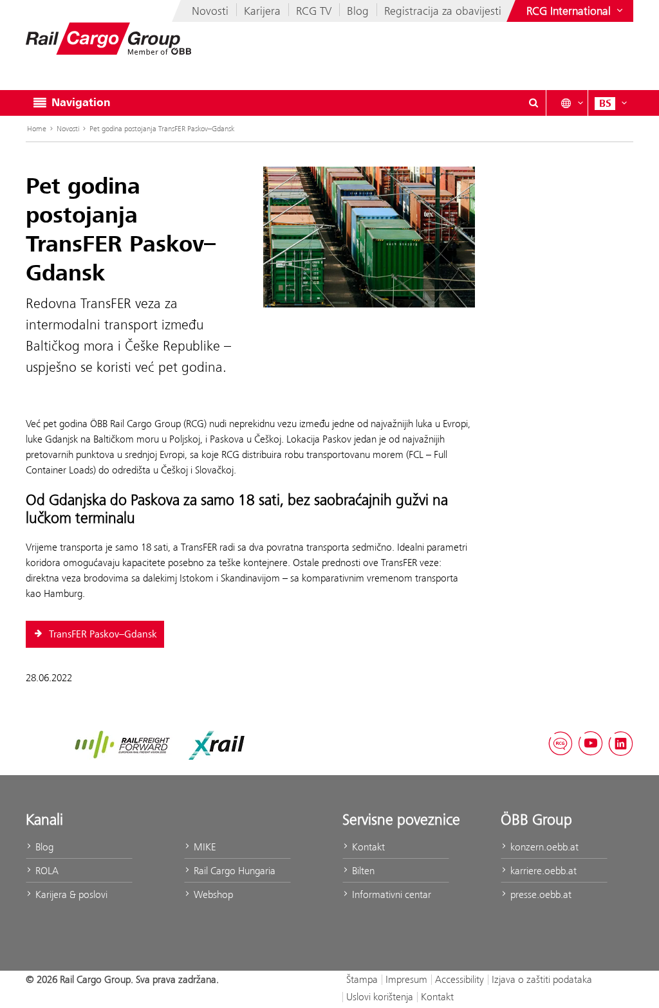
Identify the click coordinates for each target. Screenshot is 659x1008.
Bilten (362, 871)
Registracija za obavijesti (442, 11)
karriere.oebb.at (542, 871)
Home (36, 128)
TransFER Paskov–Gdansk (101, 634)
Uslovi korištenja (379, 997)
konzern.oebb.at (543, 847)
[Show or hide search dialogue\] (533, 103)
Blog (358, 11)
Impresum (406, 979)
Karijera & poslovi (70, 894)
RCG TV (313, 11)
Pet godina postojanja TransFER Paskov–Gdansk (161, 128)
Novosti (210, 11)
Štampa (362, 979)
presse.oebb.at (539, 894)
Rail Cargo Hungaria (233, 871)
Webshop (212, 894)
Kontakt (367, 847)
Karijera (262, 11)
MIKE (203, 847)
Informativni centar (390, 894)
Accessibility (459, 979)
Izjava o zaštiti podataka (542, 979)
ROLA (46, 871)
